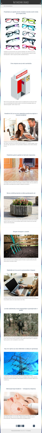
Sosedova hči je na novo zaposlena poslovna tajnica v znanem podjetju (21, 114)
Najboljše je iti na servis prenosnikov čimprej (21, 270)
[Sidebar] (1, 3)
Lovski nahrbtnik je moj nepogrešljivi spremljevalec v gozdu (21, 309)
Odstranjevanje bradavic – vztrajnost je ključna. (21, 389)
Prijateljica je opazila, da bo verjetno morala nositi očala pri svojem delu (21, 12)
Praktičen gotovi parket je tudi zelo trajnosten (21, 155)
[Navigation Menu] (40, 3)
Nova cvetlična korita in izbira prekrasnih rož (21, 193)
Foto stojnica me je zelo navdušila (21, 63)
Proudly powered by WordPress (16, 430)
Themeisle (29, 430)
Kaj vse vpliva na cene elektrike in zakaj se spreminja (21, 349)
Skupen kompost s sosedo (21, 231)
